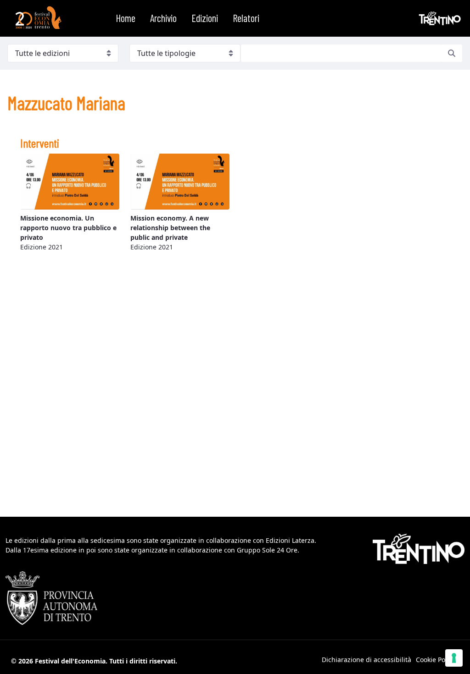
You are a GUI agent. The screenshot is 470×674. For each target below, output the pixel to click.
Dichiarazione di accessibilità (366, 659)
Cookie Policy (435, 659)
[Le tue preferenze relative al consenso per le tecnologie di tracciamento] (454, 658)
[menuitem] (125, 18)
